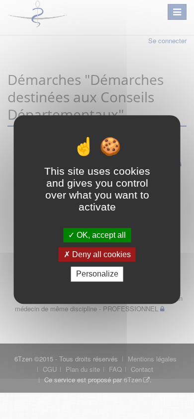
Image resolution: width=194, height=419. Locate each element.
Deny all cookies (100, 254)
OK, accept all (100, 235)
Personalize (97, 274)
